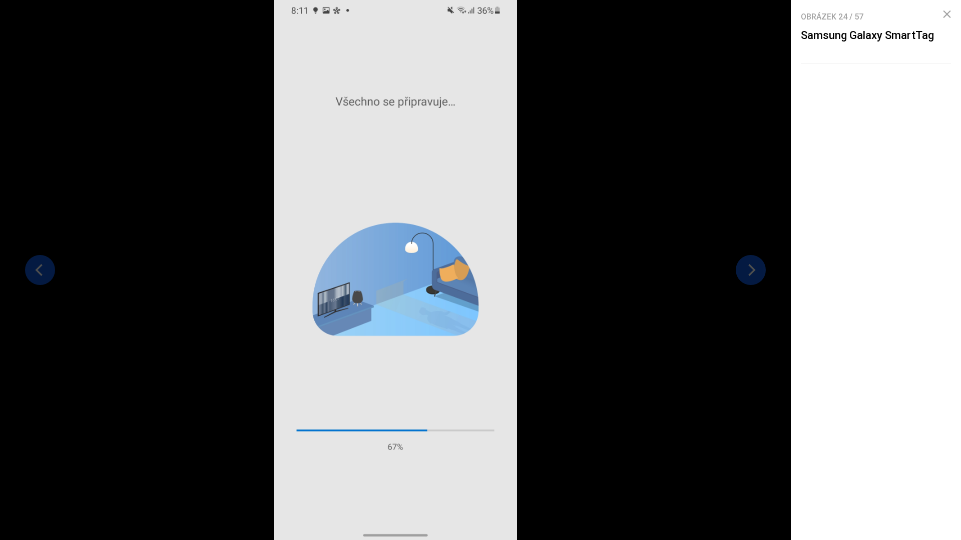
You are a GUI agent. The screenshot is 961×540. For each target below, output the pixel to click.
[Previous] (40, 270)
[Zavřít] (947, 14)
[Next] (751, 270)
